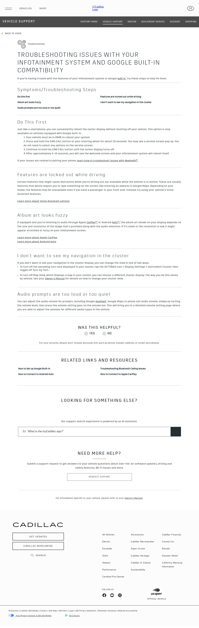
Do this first (23, 97)
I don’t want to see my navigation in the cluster (126, 102)
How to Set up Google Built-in (34, 369)
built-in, (122, 78)
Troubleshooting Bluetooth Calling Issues (123, 369)
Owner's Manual (134, 498)
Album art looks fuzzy (29, 102)
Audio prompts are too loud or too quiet (38, 108)
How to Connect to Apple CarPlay (118, 374)
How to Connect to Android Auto (36, 374)
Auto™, (116, 222)
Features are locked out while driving (120, 97)
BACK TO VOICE (13, 33)
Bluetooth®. (131, 161)
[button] (122, 78)
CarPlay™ (92, 222)
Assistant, (101, 301)
